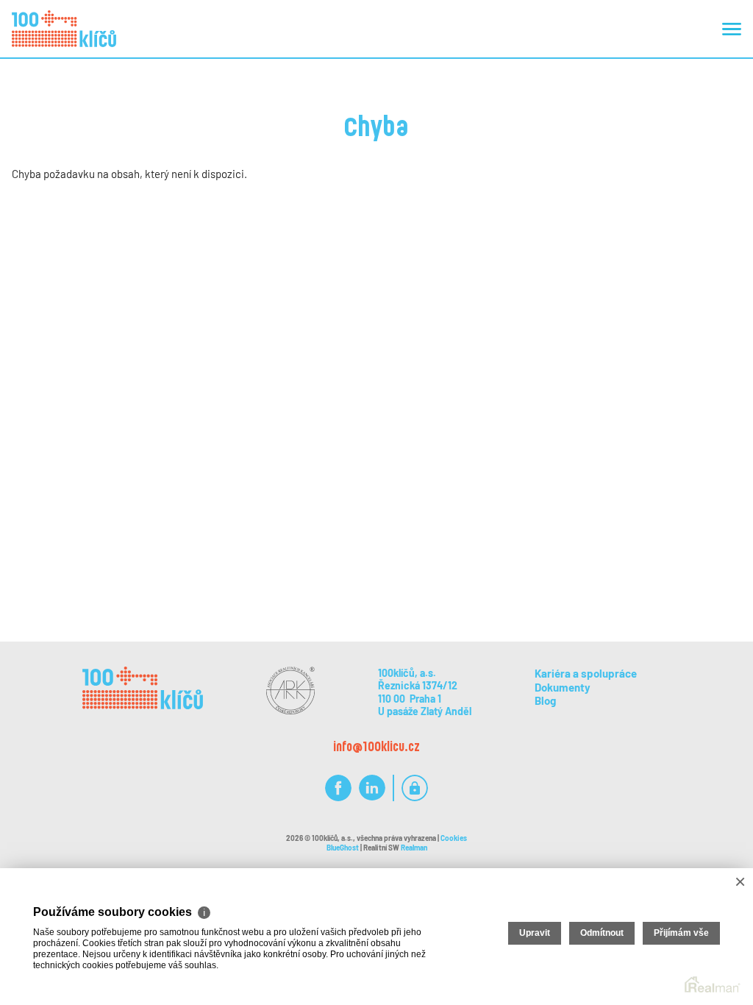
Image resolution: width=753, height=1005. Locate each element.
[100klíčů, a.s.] (64, 28)
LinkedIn (372, 788)
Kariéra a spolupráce (586, 673)
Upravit (534, 933)
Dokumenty (562, 687)
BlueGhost (342, 847)
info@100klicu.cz (376, 746)
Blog (545, 700)
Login (415, 788)
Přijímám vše (681, 933)
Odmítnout (602, 933)
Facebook (338, 788)
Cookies (453, 838)
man (414, 847)
